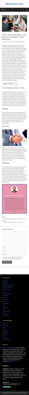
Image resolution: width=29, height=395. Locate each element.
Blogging (5, 281)
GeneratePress (23, 392)
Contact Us (6, 331)
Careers (5, 329)
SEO (4, 309)
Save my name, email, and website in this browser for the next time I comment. (13, 258)
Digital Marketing (7, 293)
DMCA (4, 335)
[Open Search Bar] (27, 10)
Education (5, 295)
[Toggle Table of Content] (15, 84)
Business (5, 283)
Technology (6, 315)
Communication (7, 289)
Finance (5, 297)
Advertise (5, 325)
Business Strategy (7, 287)
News (5, 217)
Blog (4, 327)
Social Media (6, 311)
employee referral (14, 69)
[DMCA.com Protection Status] (7, 387)
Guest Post (6, 338)
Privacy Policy (6, 340)
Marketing (5, 303)
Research (5, 307)
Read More (11, 361)
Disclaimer (5, 333)
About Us (5, 323)
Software (5, 313)
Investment (6, 299)
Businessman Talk (8, 347)
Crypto (4, 291)
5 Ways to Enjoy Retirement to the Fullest (13, 222)
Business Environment (9, 285)
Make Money (6, 301)
